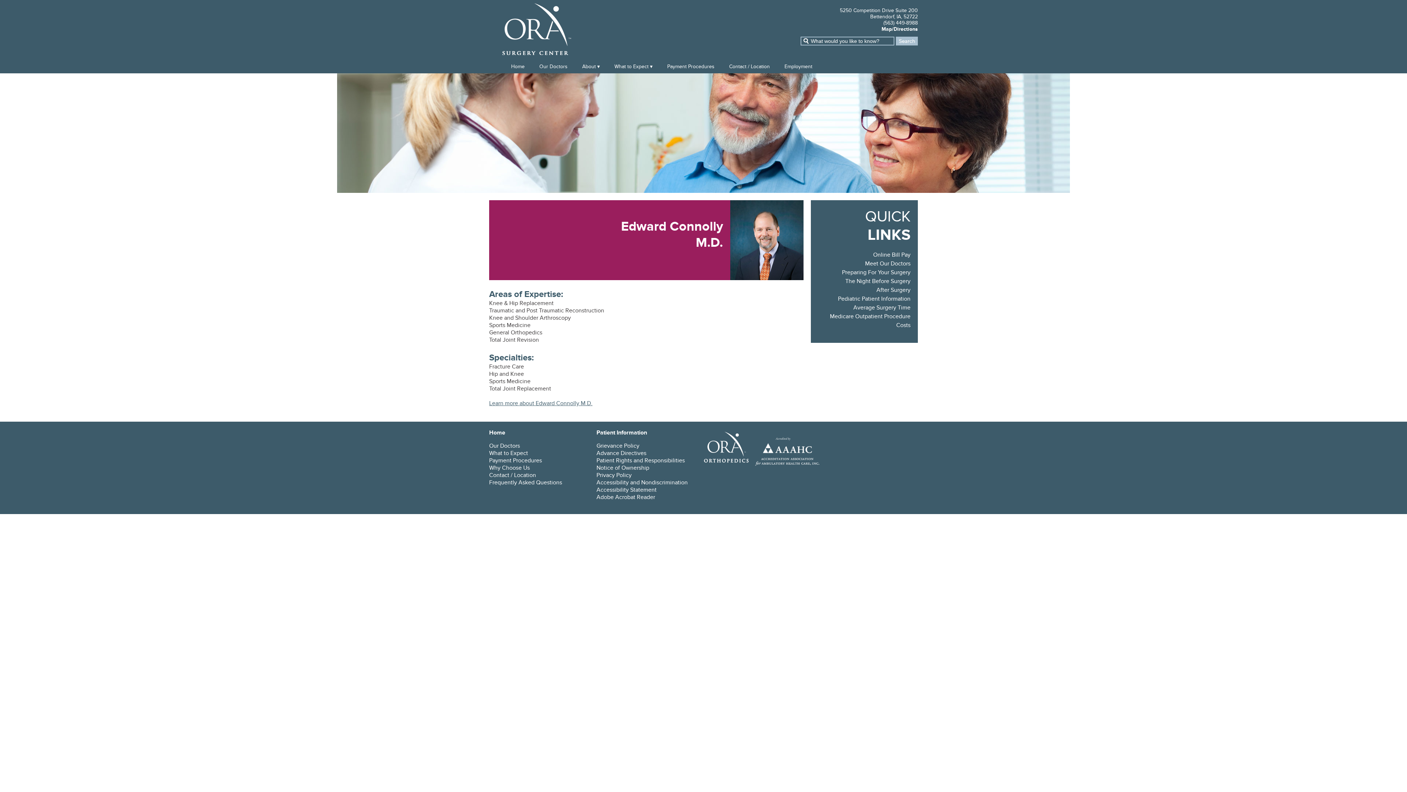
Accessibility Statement (627, 490)
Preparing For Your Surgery (876, 272)
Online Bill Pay (892, 254)
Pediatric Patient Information (874, 298)
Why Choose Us (509, 468)
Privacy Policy (614, 475)
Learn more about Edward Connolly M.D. (540, 403)
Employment (798, 66)
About (589, 66)
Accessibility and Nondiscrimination (642, 482)
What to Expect (631, 66)
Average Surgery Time (882, 307)
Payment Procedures (690, 66)
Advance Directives (621, 453)
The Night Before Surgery (878, 281)
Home (518, 66)
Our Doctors (553, 66)
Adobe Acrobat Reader (626, 497)
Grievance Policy (618, 446)
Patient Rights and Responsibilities (641, 460)
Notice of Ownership (623, 468)
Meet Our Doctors (888, 263)
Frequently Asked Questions (525, 482)
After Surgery (893, 290)
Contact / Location (749, 66)
